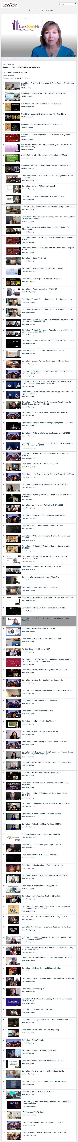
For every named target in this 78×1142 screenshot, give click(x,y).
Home (31, 10)
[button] (39, 35)
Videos (40, 10)
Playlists (49, 10)
